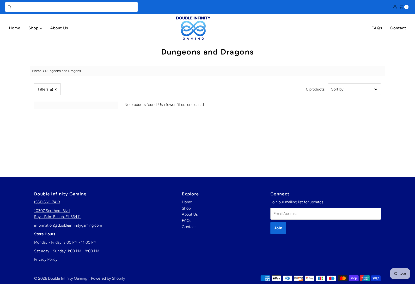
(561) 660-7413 (47, 202)
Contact (398, 28)
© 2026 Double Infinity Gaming (60, 278)
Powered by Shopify (108, 278)
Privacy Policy (45, 259)
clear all (197, 104)
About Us (59, 28)
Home (14, 28)
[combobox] (71, 7)
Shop (34, 28)
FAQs (377, 28)
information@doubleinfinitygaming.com (68, 225)
